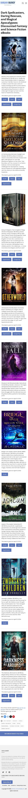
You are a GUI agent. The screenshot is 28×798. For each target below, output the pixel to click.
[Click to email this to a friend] (2, 716)
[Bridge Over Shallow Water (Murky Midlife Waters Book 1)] (14, 448)
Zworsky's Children (7, 598)
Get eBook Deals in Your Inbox (14, 734)
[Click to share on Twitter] (10, 716)
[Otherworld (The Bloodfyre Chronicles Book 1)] (14, 305)
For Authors (4, 785)
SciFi (22, 726)
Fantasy (15, 721)
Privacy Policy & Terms (21, 785)
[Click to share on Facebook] (5, 716)
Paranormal (4, 726)
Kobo (19, 99)
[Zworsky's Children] (14, 595)
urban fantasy (5, 728)
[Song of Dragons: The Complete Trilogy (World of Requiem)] (14, 227)
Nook (12, 99)
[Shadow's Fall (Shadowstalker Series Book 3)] (14, 380)
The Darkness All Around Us (9, 673)
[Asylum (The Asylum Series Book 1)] (14, 521)
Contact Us (13, 785)
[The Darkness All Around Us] (14, 670)
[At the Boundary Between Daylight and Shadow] (14, 151)
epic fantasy (7, 721)
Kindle (4, 99)
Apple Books (6, 104)
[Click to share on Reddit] (8, 716)
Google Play (17, 104)
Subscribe (6, 782)
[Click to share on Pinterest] (13, 716)
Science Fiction (14, 726)
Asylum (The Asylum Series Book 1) (12, 524)
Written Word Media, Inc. (18, 789)
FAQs (9, 785)
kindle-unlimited (6, 723)
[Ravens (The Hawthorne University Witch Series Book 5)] (14, 73)
